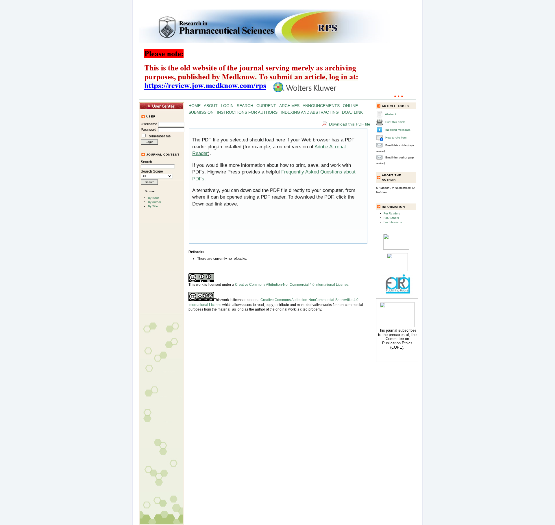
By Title (153, 206)
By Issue (154, 197)
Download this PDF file (349, 124)
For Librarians (393, 222)
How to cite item (395, 137)
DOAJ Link (352, 112)
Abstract (390, 114)
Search (146, 162)
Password (148, 130)
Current (266, 106)
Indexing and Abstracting (310, 112)
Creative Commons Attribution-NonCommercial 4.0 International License (291, 285)
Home (194, 106)
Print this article (395, 122)
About (211, 106)
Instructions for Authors (247, 112)
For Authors (391, 217)
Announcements (321, 106)
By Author (154, 201)
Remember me (159, 136)
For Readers (392, 213)
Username (149, 124)
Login (227, 106)
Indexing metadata (397, 129)
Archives (289, 106)
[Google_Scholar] (396, 248)
